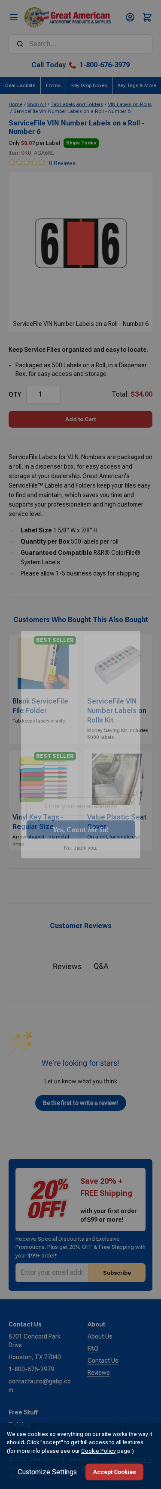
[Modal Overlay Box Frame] (80, 745)
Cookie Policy (98, 1451)
